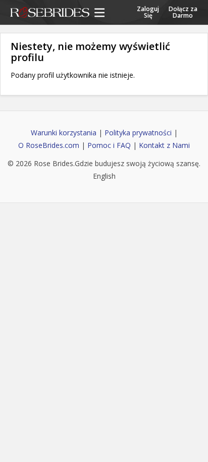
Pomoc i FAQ (109, 145)
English (104, 176)
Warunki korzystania (63, 132)
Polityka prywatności (138, 132)
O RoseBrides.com (48, 145)
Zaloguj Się (148, 12)
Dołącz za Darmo (183, 12)
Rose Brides (49, 13)
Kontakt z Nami (164, 145)
